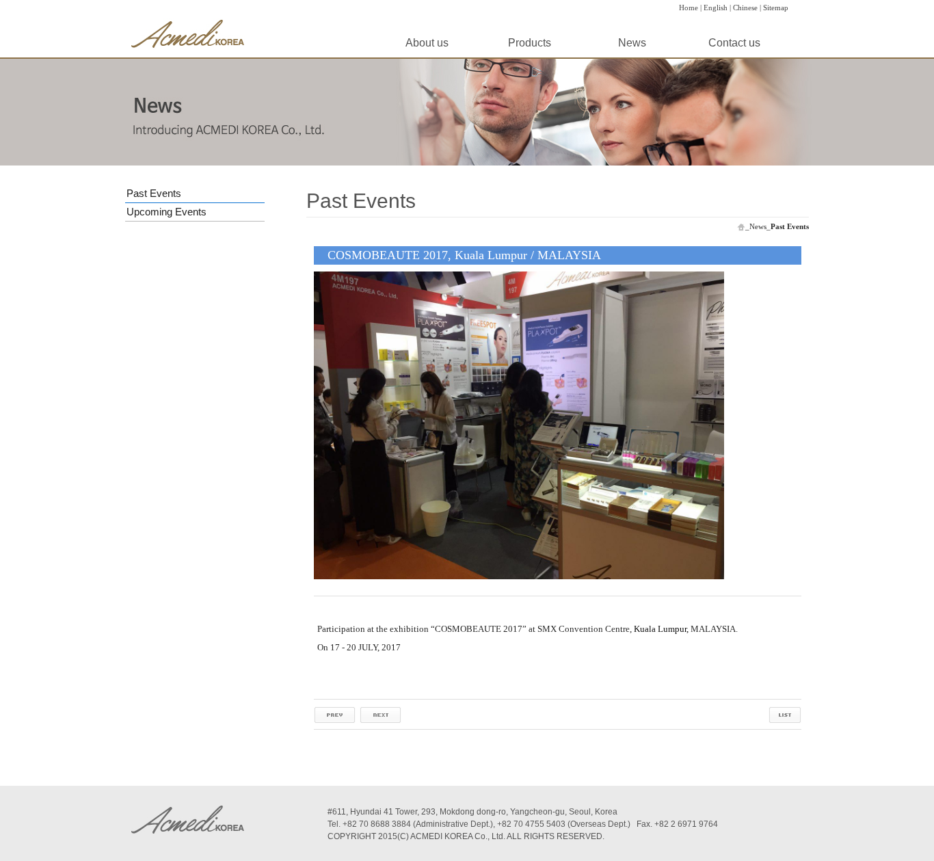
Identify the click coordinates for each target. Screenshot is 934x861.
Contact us (734, 43)
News (632, 43)
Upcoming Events (166, 211)
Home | (690, 7)
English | (717, 7)
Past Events (153, 193)
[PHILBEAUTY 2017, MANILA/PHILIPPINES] (380, 714)
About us (427, 43)
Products (529, 43)
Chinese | (747, 7)
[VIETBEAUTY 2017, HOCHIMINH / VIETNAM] (335, 714)
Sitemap (775, 7)
